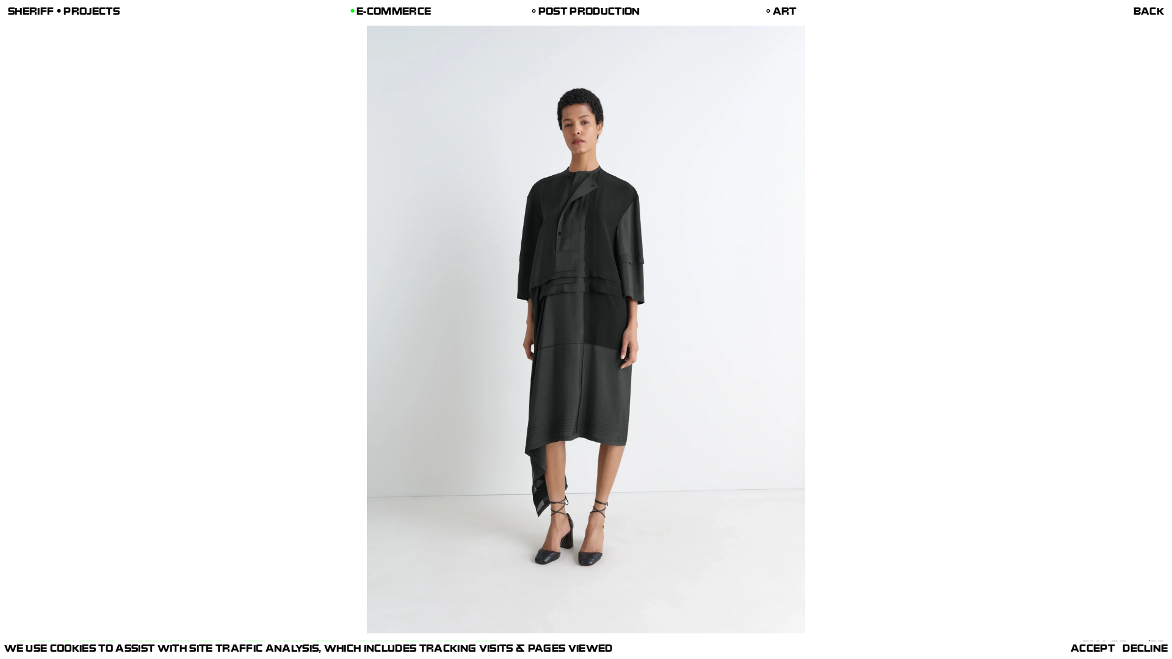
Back (1149, 13)
